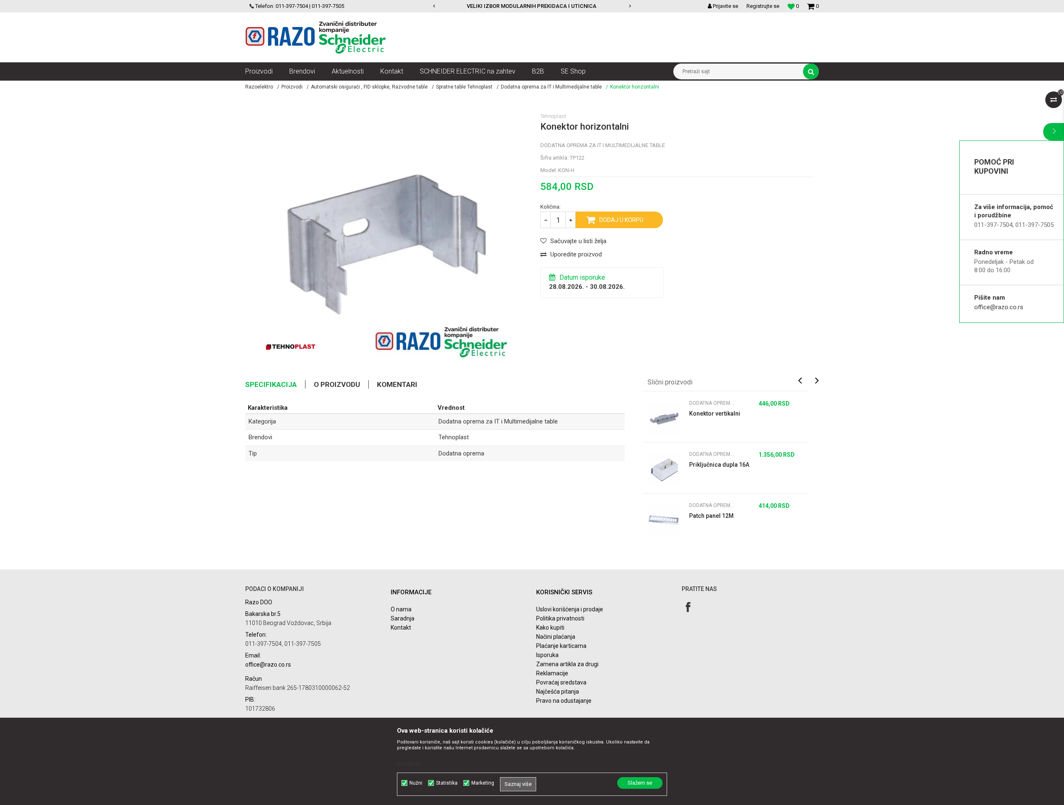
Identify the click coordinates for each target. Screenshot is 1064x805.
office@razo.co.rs (998, 307)
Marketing (482, 783)
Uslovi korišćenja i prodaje (569, 609)
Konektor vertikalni (714, 413)
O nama (401, 609)
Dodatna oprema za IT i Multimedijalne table (551, 87)
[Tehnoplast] (290, 347)
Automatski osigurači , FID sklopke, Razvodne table (369, 87)
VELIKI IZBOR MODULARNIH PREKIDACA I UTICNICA (444, 6)
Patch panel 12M (711, 515)
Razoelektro (259, 87)
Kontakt (401, 627)
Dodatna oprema (461, 453)
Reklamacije (552, 673)
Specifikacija (271, 384)
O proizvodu (337, 384)
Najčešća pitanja (557, 691)
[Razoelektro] (315, 37)
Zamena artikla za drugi (567, 664)
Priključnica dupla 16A (719, 464)
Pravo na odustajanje (563, 700)
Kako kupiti (550, 627)
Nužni (415, 783)
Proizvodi (292, 87)
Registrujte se (762, 6)
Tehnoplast (453, 437)
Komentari (397, 384)
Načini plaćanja (555, 636)
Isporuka (547, 655)
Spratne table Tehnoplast (464, 87)
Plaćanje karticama (561, 646)
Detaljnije (409, 764)
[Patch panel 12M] (664, 520)
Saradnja (402, 618)
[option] (445, 6)
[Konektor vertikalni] (664, 418)
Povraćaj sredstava (561, 682)
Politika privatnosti (560, 618)
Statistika (447, 783)
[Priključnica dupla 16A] (664, 469)
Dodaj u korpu (621, 220)
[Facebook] (688, 607)
